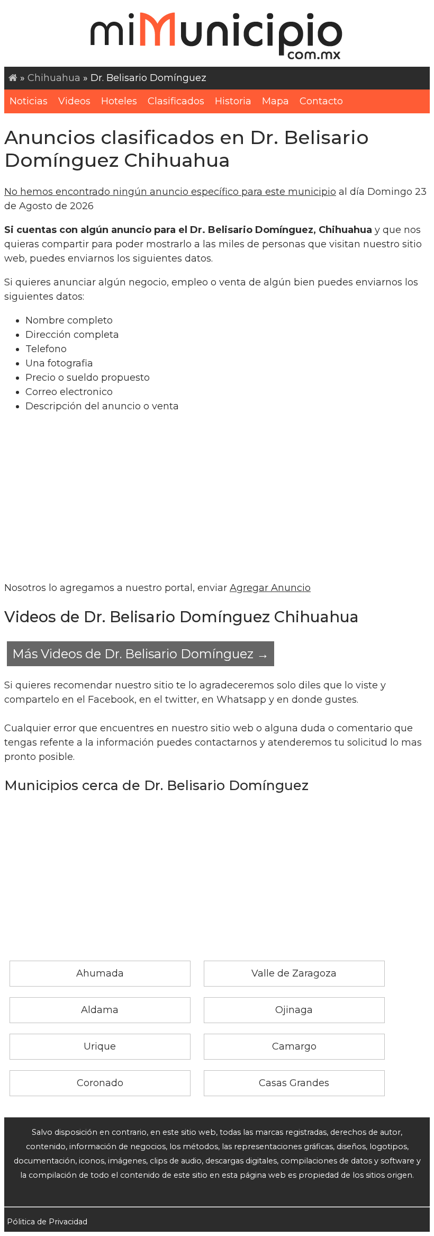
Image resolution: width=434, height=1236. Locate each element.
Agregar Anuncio (270, 588)
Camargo (294, 1046)
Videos (74, 101)
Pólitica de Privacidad (47, 1221)
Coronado (100, 1083)
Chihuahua (54, 78)
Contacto (321, 101)
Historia (233, 101)
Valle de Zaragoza (294, 973)
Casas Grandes (294, 1083)
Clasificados (176, 101)
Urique (100, 1046)
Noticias (29, 101)
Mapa (275, 101)
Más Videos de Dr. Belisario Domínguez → (140, 653)
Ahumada (100, 973)
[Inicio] (12, 78)
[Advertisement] (217, 497)
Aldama (100, 1010)
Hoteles (119, 101)
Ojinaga (294, 1010)
